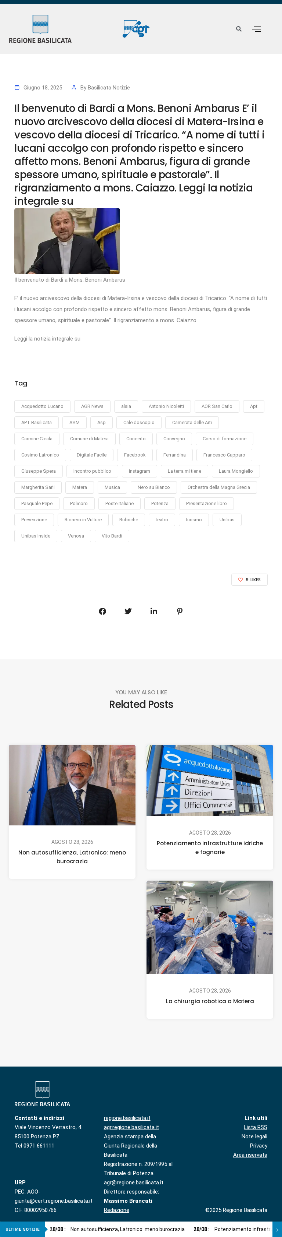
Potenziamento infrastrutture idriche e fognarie (210, 847)
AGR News (92, 406)
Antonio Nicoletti (166, 406)
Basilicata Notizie (109, 87)
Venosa (76, 536)
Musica (112, 487)
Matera (79, 487)
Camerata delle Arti (192, 422)
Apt (253, 406)
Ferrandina (174, 455)
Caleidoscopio (139, 422)
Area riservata (250, 1155)
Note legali (254, 1136)
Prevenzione (34, 519)
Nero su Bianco (154, 487)
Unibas (227, 519)
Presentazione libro (206, 503)
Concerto (136, 438)
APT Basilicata (36, 422)
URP (20, 1182)
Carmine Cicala (37, 438)
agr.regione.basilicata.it (131, 1127)
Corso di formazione (224, 438)
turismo (194, 519)
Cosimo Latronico (40, 455)
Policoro (79, 503)
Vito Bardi (112, 536)
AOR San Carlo (217, 406)
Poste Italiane (119, 503)
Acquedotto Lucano (42, 406)
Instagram (139, 471)
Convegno (174, 438)
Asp (101, 422)
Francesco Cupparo (224, 455)
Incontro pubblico (92, 471)
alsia (126, 406)
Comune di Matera (89, 438)
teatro (162, 519)
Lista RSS (255, 1127)
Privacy (258, 1145)
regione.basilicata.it (127, 1118)
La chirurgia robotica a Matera (210, 1001)
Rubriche (128, 519)
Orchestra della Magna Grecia (219, 487)
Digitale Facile (91, 455)
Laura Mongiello (236, 471)
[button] (256, 29)
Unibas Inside (35, 536)
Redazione (116, 1210)
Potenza (160, 503)
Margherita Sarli (38, 487)
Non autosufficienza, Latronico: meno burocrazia (72, 856)
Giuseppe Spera (38, 471)
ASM (74, 422)
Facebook (135, 455)
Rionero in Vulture (83, 519)
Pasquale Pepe (37, 503)
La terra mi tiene (184, 471)
